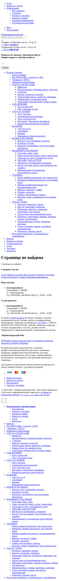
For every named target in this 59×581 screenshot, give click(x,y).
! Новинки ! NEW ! (21, 80)
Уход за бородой (25, 107)
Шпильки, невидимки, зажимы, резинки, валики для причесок (37, 217)
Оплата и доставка (21, 15)
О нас (9, 3)
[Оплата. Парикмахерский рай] (16, 373)
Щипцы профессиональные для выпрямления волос (32, 186)
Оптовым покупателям (23, 23)
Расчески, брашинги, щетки (31, 204)
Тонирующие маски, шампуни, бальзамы (37, 97)
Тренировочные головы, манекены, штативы (33, 568)
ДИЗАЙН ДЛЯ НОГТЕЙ (29, 160)
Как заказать (12, 383)
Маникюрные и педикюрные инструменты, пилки (31, 171)
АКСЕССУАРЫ (19, 202)
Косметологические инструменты (33, 124)
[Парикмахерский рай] (12, 34)
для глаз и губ (24, 128)
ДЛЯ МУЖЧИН (19, 104)
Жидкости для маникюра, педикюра (34, 163)
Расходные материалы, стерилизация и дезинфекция (31, 577)
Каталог (14, 72)
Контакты (11, 251)
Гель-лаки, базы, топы (28, 153)
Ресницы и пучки (26, 143)
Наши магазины (14, 378)
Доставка (11, 248)
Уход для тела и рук (27, 119)
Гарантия (16, 13)
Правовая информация (22, 20)
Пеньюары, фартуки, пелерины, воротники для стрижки (32, 210)
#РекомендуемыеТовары (23, 82)
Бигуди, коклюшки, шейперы (31, 207)
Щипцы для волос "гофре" (30, 190)
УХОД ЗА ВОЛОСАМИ (23, 85)
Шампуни (22, 87)
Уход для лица (24, 114)
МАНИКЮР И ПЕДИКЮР (25, 150)
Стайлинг (22, 92)
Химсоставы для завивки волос (32, 99)
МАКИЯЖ (17, 126)
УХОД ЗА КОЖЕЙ (21, 111)
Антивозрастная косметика (30, 116)
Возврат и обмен (20, 18)
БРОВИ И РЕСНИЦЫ (22, 138)
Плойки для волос (26, 192)
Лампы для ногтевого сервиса (32, 194)
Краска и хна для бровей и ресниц (34, 141)
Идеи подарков (19, 75)
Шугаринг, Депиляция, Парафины (34, 121)
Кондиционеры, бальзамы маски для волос (38, 89)
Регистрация (12, 30)
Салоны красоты (14, 243)
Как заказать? (18, 11)
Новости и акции (15, 241)
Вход (9, 27)
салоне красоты (17, 318)
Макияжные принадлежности (31, 136)
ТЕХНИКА (17, 175)
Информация (13, 8)
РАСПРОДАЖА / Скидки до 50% (27, 77)
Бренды (10, 238)
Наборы (21, 133)
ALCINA (42, 323)
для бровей (23, 131)
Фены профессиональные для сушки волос (38, 177)
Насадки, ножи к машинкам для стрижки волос (34, 546)
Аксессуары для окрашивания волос (35, 214)
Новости (15, 6)
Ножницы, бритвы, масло (30, 231)
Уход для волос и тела (28, 109)
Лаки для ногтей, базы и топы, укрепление (38, 155)
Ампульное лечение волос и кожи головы (37, 102)
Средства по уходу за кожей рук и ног (35, 158)
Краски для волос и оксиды (30, 94)
